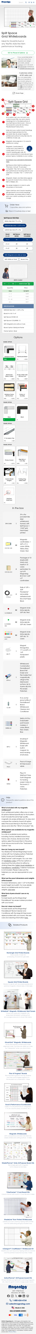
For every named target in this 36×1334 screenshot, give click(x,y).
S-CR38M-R (8, 613)
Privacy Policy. (12, 1331)
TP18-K (8, 597)
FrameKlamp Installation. (11, 868)
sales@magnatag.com (26, 68)
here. (26, 918)
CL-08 (8, 707)
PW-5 (8, 767)
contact (20, 65)
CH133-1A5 (8, 548)
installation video (10, 861)
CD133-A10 (8, 572)
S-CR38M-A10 (8, 638)
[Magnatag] (18, 1287)
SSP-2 (8, 747)
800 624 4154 (22, 66)
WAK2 (8, 784)
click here (11, 890)
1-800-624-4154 (19, 1300)
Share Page (19, 93)
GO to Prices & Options (16, 53)
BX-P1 (8, 654)
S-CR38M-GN (8, 625)
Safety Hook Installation (23, 865)
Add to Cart (23, 284)
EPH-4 (8, 680)
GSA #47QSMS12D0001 (18, 1311)
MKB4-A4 (8, 728)
